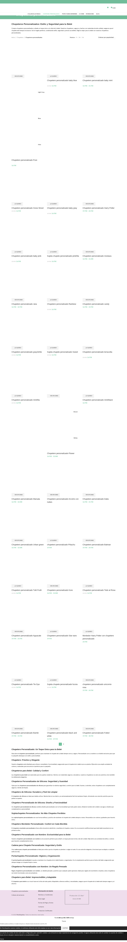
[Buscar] (12, 8)
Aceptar (65, 928)
